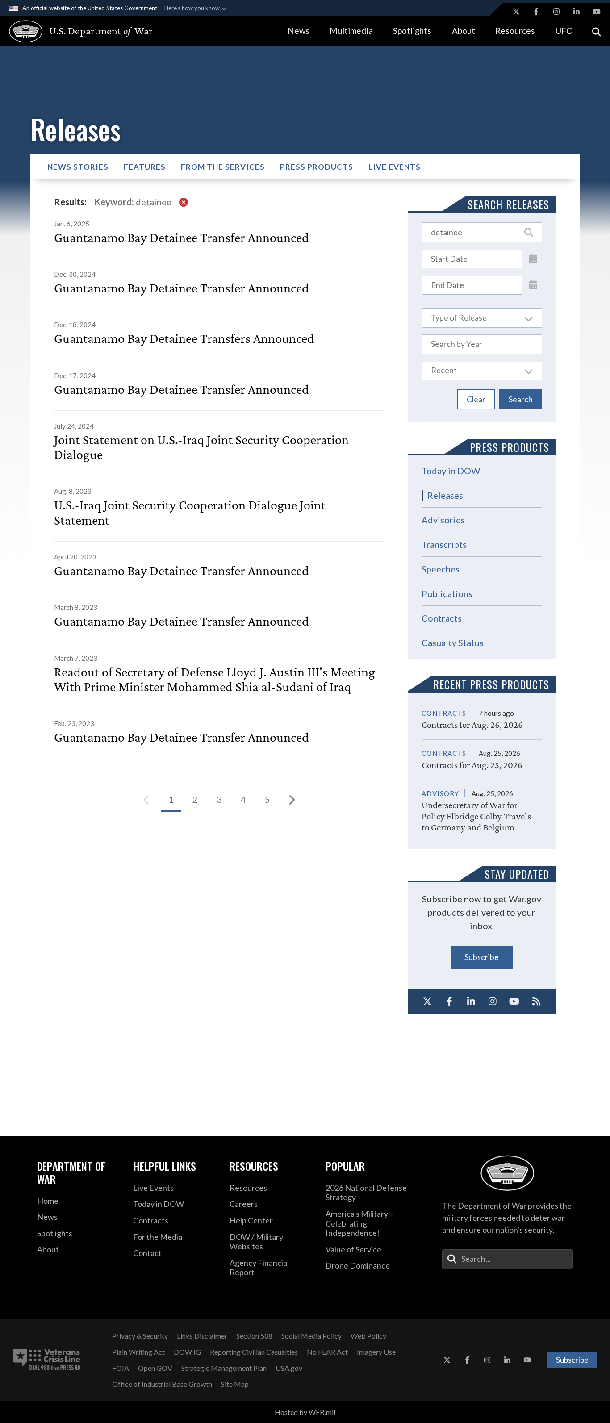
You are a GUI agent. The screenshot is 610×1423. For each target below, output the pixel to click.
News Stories (78, 166)
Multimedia (351, 30)
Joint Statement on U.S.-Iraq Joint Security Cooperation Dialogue (201, 447)
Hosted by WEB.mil (305, 1412)
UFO (564, 30)
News (298, 30)
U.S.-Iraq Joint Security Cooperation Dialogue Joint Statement (190, 512)
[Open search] (596, 31)
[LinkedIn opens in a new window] (576, 11)
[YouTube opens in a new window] (596, 11)
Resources (515, 30)
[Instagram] (493, 1001)
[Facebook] (449, 1001)
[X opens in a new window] (516, 11)
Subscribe (481, 957)
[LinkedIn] (471, 1001)
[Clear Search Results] (183, 202)
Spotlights (412, 30)
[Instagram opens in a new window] (556, 11)
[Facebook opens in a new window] (536, 11)
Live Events (394, 166)
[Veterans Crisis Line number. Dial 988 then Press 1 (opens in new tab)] (46, 1360)
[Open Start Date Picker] (533, 258)
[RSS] (536, 1001)
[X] (428, 1001)
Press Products (316, 166)
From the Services (223, 166)
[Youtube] (515, 1001)
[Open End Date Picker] (533, 284)
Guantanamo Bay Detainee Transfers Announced (184, 338)
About (463, 30)
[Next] (291, 800)
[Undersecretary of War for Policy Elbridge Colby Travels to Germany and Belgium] (482, 806)
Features (145, 166)
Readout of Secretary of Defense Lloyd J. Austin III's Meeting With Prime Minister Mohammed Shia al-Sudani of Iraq (214, 679)
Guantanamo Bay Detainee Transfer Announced (181, 237)
